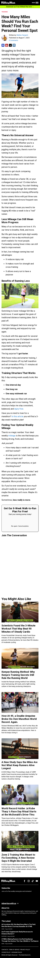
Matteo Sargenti (22, 35)
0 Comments (13, 40)
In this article (18, 416)
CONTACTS (5, 949)
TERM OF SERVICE (14, 949)
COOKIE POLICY (6, 952)
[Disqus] (20, 566)
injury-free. (19, 409)
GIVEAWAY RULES (16, 952)
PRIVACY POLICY (25, 949)
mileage (11, 435)
